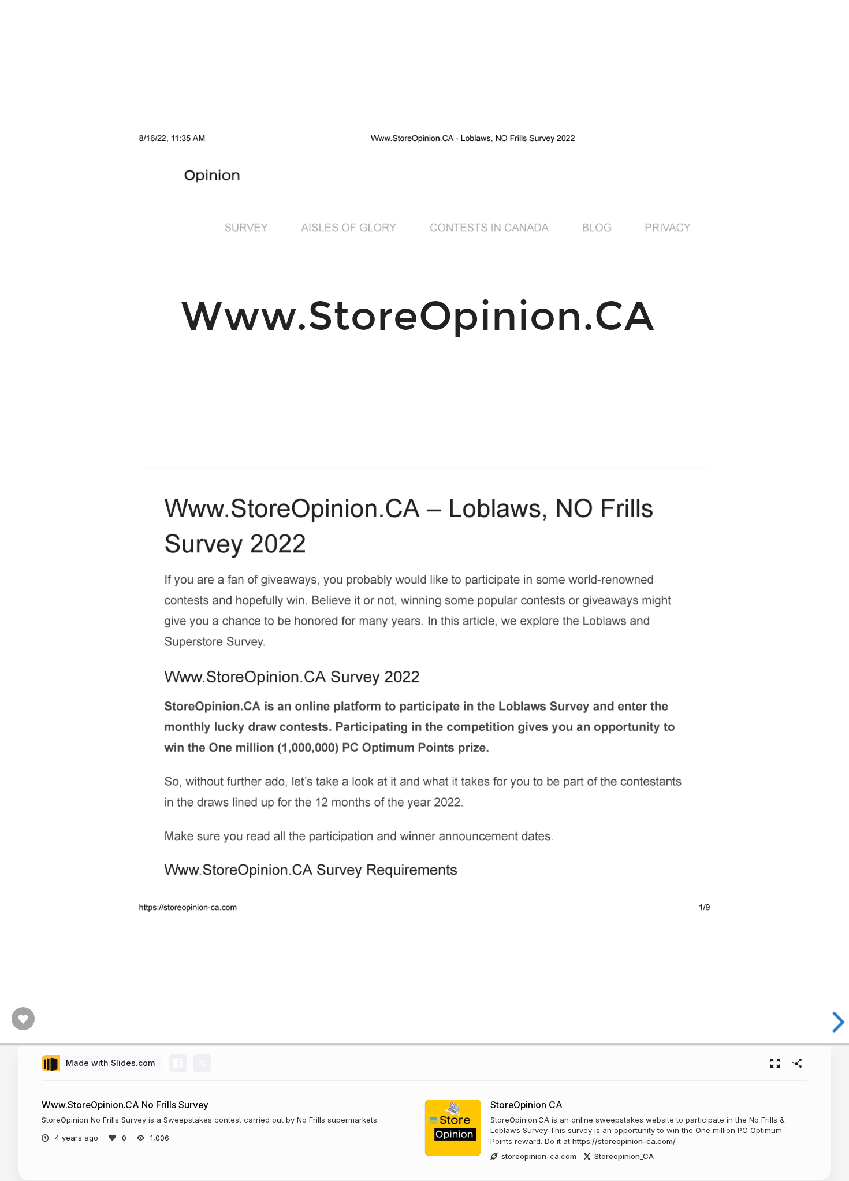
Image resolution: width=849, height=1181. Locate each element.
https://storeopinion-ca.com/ (624, 1141)
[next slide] (831, 1022)
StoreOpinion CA (526, 1105)
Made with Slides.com (110, 1063)
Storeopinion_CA (624, 1156)
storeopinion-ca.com (538, 1156)
